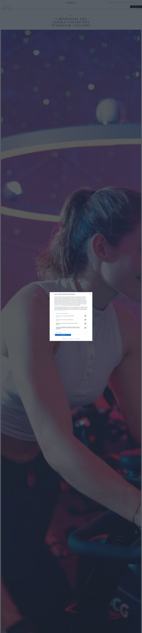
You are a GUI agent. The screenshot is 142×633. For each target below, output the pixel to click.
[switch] (84, 316)
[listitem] (71, 313)
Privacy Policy (77, 338)
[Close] (90, 294)
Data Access (71, 338)
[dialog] (71, 316)
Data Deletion (64, 338)
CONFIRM (63, 334)
